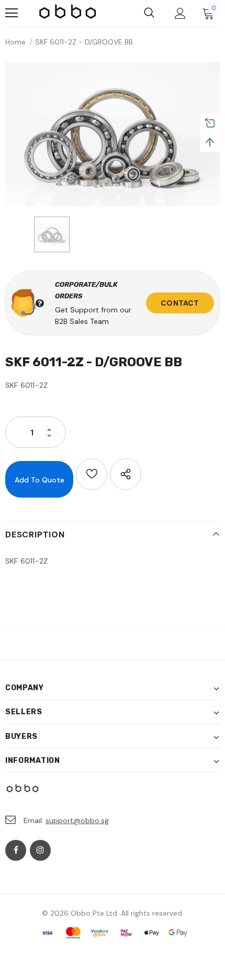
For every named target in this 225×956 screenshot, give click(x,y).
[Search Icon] (149, 13)
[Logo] (68, 13)
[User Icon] (180, 13)
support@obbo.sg (77, 820)
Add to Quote (39, 480)
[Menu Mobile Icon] (11, 13)
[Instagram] (40, 850)
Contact (180, 303)
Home (15, 42)
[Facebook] (15, 850)
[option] (112, 134)
